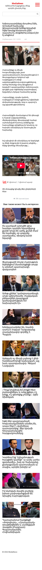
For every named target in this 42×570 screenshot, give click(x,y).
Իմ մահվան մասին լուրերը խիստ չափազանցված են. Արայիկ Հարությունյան (17, 493)
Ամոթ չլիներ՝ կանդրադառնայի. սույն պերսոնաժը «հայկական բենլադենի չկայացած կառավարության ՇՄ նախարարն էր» (20, 298)
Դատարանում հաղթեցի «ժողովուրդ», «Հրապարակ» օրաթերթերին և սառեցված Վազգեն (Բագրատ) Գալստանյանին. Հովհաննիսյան (18, 526)
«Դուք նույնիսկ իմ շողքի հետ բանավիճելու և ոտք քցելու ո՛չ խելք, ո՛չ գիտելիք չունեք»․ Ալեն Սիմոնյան (20, 393)
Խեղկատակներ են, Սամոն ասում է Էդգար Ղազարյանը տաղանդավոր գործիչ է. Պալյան (18, 331)
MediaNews (17, 3)
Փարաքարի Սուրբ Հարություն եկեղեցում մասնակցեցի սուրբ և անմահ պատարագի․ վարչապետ (20, 266)
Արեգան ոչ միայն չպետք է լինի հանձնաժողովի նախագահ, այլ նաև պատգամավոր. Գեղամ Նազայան (20, 362)
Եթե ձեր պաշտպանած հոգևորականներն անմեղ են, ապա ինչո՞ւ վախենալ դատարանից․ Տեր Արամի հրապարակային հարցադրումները (19, 427)
